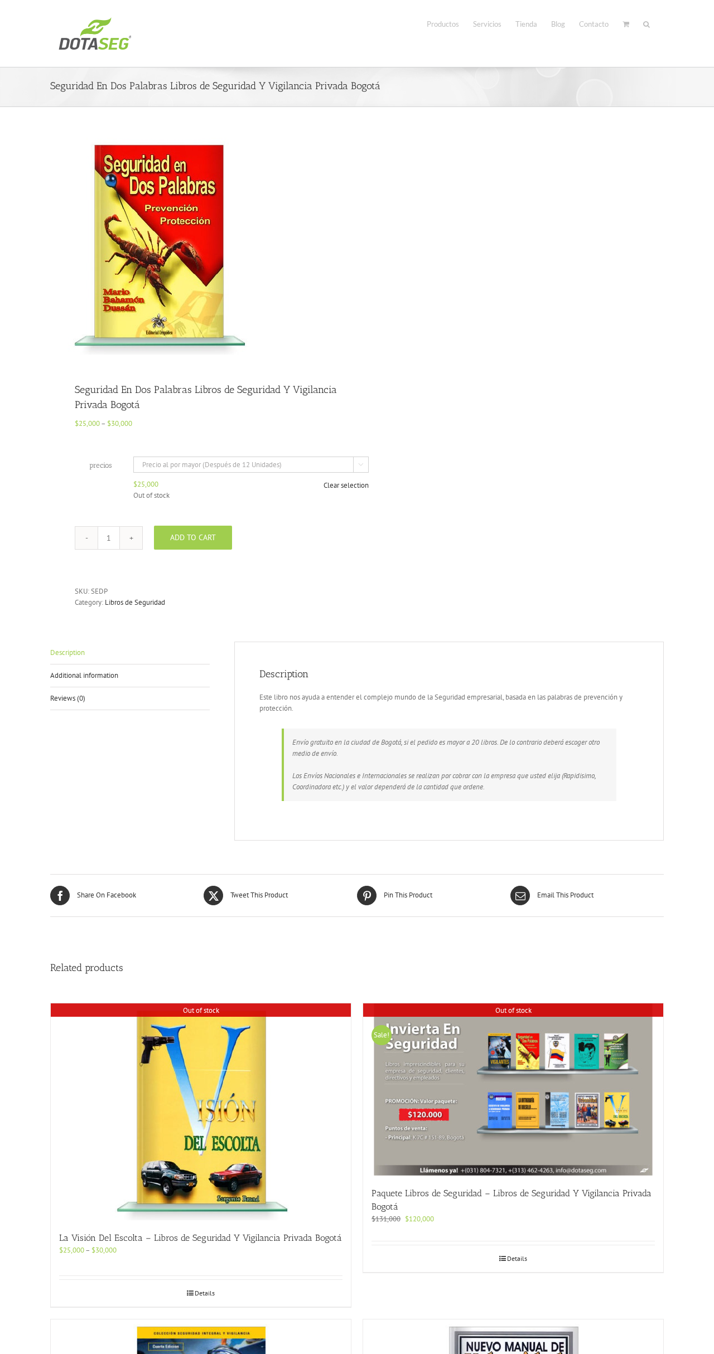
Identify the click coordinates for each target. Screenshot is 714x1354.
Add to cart (193, 537)
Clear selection (346, 485)
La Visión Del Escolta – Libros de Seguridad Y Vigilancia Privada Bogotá (200, 1237)
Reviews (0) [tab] (67, 698)
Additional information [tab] (84, 675)
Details (205, 1293)
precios (100, 465)
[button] (646, 23)
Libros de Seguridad (135, 602)
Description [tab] (67, 652)
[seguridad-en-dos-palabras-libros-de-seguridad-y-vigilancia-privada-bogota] (197, 246)
